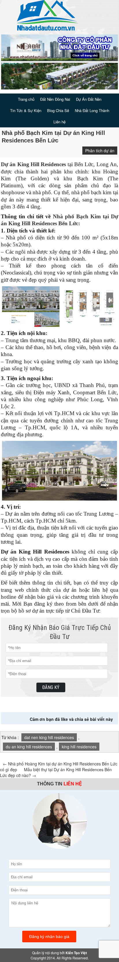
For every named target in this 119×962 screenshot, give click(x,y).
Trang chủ (26, 99)
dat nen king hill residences (49, 737)
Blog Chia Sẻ (58, 110)
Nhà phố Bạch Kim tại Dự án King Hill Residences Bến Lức (53, 137)
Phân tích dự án (99, 150)
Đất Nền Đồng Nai (55, 99)
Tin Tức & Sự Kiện (25, 110)
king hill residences (79, 747)
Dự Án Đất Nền (88, 99)
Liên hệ (59, 121)
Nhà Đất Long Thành (92, 110)
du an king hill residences (29, 747)
